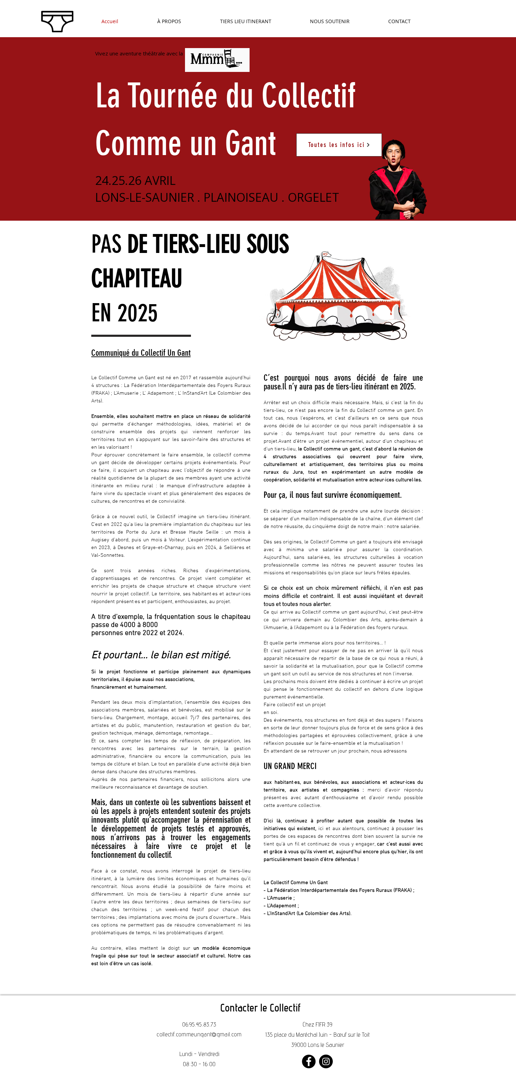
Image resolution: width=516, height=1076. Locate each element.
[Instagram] (326, 1061)
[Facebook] (309, 1061)
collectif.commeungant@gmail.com (199, 1035)
